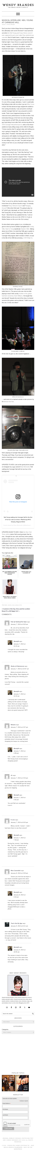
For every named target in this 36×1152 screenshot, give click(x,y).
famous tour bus (9, 401)
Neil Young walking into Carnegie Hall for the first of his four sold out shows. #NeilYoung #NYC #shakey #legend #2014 (18, 520)
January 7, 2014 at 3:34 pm (19, 778)
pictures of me (18, 605)
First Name (5, 1109)
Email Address (7, 1104)
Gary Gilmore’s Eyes (15, 205)
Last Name (5, 1115)
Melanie (13, 724)
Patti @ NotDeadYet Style (19, 622)
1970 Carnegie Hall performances (12, 124)
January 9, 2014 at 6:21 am (19, 926)
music (13, 605)
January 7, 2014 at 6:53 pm (19, 822)
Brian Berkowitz (25, 467)
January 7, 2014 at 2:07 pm (19, 727)
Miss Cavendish (16, 870)
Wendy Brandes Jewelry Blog (18, 5)
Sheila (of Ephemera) (17, 666)
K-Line (13, 819)
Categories (5, 1029)
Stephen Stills (25, 229)
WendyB (16, 641)
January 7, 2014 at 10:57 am (20, 669)
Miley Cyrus (30, 104)
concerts (10, 605)
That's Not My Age (16, 923)
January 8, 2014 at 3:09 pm (19, 873)
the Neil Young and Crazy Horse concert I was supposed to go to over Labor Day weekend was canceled (18, 35)
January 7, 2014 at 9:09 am (19, 624)
